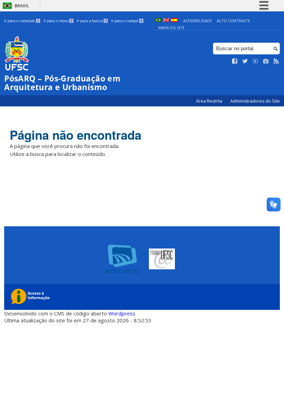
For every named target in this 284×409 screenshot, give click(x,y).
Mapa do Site (171, 27)
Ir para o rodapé (126, 21)
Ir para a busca (92, 21)
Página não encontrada (75, 134)
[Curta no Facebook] (235, 61)
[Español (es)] (174, 20)
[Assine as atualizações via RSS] (276, 61)
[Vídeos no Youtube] (255, 61)
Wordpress (121, 313)
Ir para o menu (58, 21)
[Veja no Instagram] (266, 61)
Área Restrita (209, 101)
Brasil (22, 6)
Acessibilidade (197, 20)
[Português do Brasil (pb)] (158, 20)
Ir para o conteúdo (21, 21)
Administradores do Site (255, 101)
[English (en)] (166, 20)
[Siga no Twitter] (245, 61)
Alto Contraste (233, 20)
